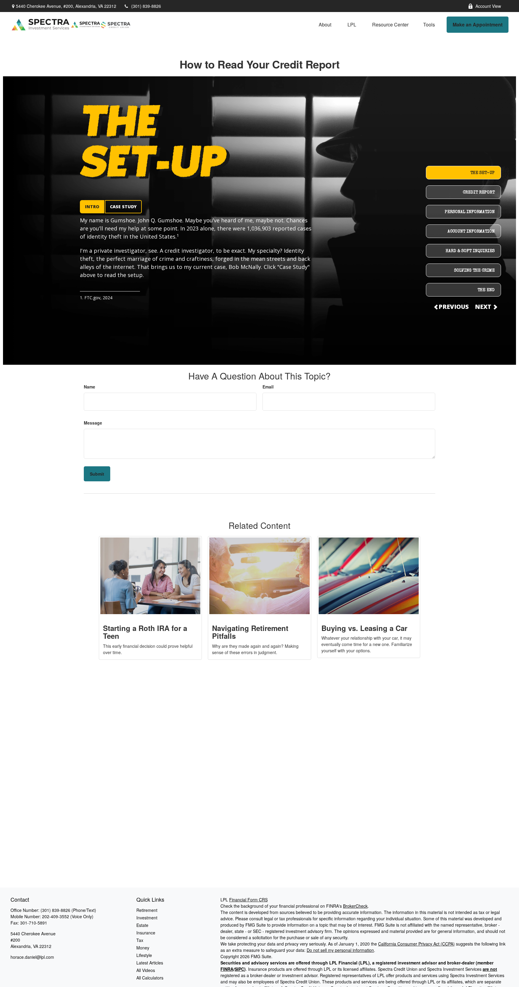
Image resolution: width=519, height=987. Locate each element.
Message (93, 423)
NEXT (484, 307)
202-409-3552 (55, 916)
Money (142, 948)
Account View (488, 6)
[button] (325, 24)
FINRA (226, 969)
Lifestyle (144, 955)
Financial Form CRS (248, 900)
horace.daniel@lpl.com (32, 957)
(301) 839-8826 (146, 6)
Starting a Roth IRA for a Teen (145, 632)
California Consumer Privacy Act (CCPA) (416, 944)
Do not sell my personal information (340, 950)
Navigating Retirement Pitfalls (250, 632)
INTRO (92, 206)
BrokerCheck (355, 906)
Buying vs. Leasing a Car (364, 628)
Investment (146, 918)
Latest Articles (149, 963)
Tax (139, 940)
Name (89, 387)
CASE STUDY (123, 206)
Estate (142, 925)
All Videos (145, 970)
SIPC (239, 969)
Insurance (145, 933)
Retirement (146, 910)
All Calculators (149, 978)
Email (268, 387)
